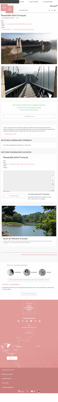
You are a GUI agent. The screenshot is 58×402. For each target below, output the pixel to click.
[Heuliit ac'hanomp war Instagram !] (18, 321)
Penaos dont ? (12, 358)
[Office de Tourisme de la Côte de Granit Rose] (9, 8)
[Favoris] (50, 10)
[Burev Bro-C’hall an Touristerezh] (33, 391)
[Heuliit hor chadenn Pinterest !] (35, 321)
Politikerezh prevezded (7, 374)
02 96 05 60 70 (29, 333)
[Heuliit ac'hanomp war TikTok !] (27, 321)
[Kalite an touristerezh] (27, 391)
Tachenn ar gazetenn (7, 387)
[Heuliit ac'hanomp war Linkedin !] (39, 321)
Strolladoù (5, 383)
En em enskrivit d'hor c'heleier (29, 293)
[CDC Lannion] (21, 391)
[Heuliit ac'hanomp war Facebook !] (23, 321)
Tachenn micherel (6, 378)
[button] (52, 10)
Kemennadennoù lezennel (8, 370)
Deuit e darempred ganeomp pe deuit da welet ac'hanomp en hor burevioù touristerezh (29, 279)
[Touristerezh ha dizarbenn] (39, 391)
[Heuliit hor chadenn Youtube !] (31, 321)
